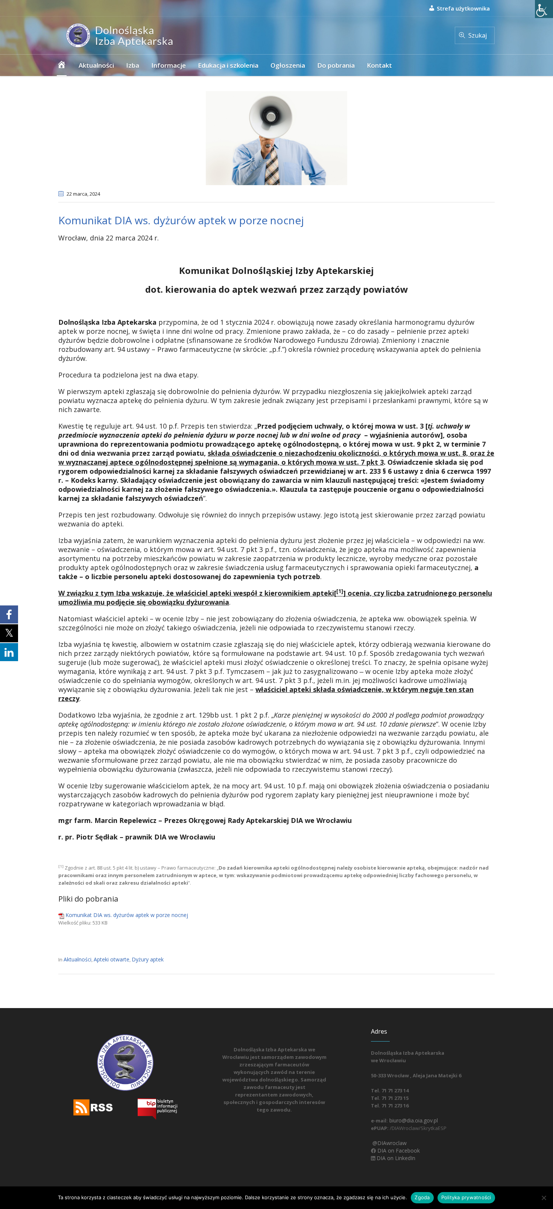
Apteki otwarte (111, 959)
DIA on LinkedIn (395, 1158)
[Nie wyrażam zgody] (543, 1197)
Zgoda (422, 1197)
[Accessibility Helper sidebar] (544, 9)
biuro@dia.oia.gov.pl (413, 1120)
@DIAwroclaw (389, 1143)
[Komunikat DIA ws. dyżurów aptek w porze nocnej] (276, 137)
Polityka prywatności (466, 1197)
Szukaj (477, 35)
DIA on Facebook (398, 1150)
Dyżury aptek (148, 959)
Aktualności (77, 959)
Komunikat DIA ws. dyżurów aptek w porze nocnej (126, 915)
